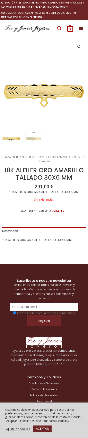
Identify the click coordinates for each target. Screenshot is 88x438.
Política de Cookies (44, 389)
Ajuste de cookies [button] (18, 429)
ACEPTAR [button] (42, 428)
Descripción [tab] (10, 231)
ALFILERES (27, 157)
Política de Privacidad (44, 395)
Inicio (8, 157)
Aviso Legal (44, 401)
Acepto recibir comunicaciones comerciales (46, 313)
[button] (59, 28)
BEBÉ (16, 157)
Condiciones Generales (44, 383)
